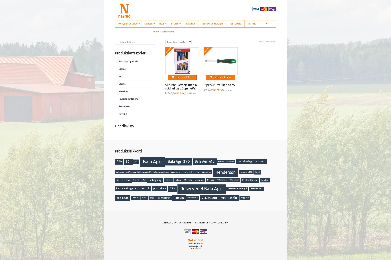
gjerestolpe (206, 172)
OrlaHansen (222, 180)
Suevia (179, 198)
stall (152, 198)
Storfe (122, 84)
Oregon (210, 180)
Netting (123, 114)
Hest (121, 76)
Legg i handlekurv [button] (183, 77)
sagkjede (122, 198)
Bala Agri (152, 162)
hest (257, 172)
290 (119, 161)
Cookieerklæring (220, 223)
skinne (144, 198)
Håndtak (136, 180)
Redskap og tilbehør (129, 99)
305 (136, 161)
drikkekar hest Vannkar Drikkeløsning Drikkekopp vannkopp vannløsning (148, 172)
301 (128, 161)
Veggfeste (245, 198)
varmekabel (193, 198)
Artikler (166, 223)
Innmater (168, 180)
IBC (144, 180)
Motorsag (188, 180)
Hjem (156, 31)
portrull (145, 188)
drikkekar (260, 161)
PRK (172, 188)
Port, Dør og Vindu (128, 61)
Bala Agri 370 (179, 161)
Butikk (177, 223)
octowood (199, 180)
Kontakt (188, 223)
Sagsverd (135, 198)
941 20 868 (195, 240)
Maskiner (123, 91)
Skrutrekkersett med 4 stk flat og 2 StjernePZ (181, 86)
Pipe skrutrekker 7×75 (219, 85)
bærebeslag (245, 161)
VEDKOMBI (209, 198)
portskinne (159, 188)
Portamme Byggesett (126, 188)
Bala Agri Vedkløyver (226, 161)
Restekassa (124, 106)
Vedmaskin (229, 198)
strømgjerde (164, 198)
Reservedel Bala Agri (201, 188)
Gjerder (122, 69)
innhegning (155, 180)
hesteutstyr (123, 180)
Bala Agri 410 (205, 161)
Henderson (225, 172)
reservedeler (256, 188)
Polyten (264, 180)
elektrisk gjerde (191, 172)
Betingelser (201, 223)
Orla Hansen (234, 180)
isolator (178, 180)
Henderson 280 (246, 172)
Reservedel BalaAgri (237, 188)
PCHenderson (250, 180)
